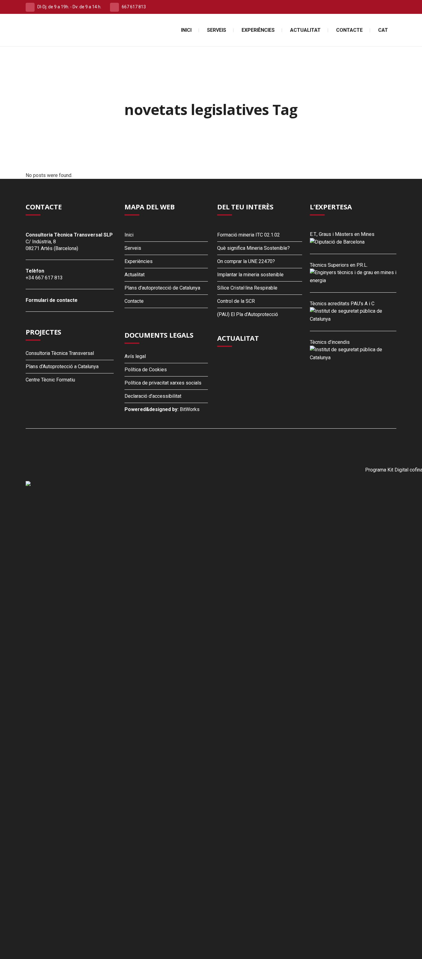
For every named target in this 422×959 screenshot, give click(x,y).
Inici (128, 235)
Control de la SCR (236, 301)
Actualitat (134, 275)
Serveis (132, 248)
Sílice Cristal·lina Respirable (247, 288)
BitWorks (190, 409)
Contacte (134, 301)
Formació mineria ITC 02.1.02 (248, 235)
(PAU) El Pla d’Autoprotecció (247, 314)
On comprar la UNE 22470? (246, 261)
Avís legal (135, 356)
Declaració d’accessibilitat (152, 396)
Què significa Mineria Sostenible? (253, 248)
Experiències (138, 261)
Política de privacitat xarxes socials (162, 383)
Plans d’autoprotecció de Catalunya (162, 288)
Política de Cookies (145, 369)
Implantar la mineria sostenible (250, 275)
